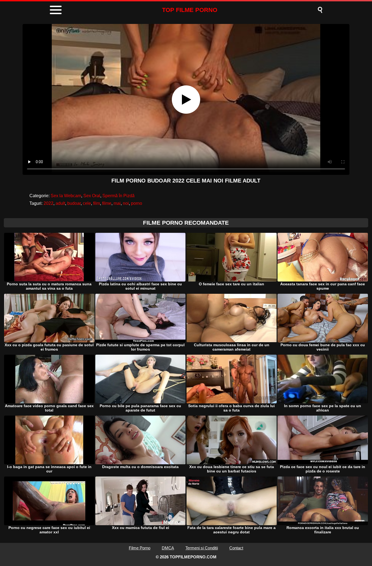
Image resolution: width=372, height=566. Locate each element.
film (96, 203)
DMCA (168, 548)
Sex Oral (91, 195)
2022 (48, 203)
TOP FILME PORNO (189, 10)
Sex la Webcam (66, 195)
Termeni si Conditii (201, 548)
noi (126, 203)
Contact (236, 548)
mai (117, 203)
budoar (74, 203)
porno (136, 203)
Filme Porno (139, 548)
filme (106, 203)
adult (60, 203)
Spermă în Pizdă (118, 195)
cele (87, 203)
